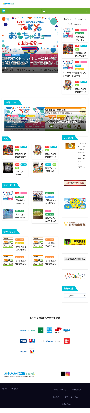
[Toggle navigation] (44, 11)
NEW (77, 29)
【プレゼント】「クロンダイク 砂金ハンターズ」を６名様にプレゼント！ (82, 152)
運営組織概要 (76, 390)
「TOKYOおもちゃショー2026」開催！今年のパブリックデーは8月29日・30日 (29, 63)
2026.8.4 (81, 167)
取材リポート (79, 33)
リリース (83, 46)
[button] (85, 10)
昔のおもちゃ (76, 24)
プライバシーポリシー (72, 397)
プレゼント (81, 19)
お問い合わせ (66, 404)
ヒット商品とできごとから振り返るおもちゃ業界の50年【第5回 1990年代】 (32, 122)
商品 (77, 49)
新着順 (68, 19)
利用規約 (56, 397)
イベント (7, 54)
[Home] (3, 10)
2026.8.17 (21, 127)
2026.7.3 (10, 68)
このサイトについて (59, 390)
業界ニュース (15, 54)
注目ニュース (79, 69)
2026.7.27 (62, 127)
